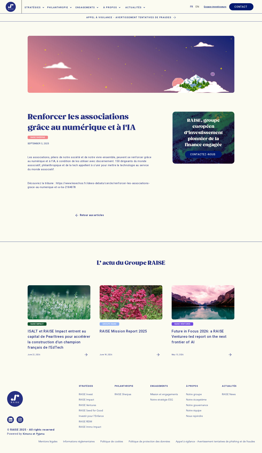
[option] (197, 7)
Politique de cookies (111, 441)
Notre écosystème (196, 400)
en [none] (197, 7)
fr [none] (191, 7)
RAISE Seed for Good (91, 410)
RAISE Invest (86, 394)
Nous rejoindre (194, 416)
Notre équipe (193, 410)
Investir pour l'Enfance (91, 416)
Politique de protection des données (149, 441)
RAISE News (229, 394)
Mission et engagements (164, 394)
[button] (34, 7)
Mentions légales (47, 441)
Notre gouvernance (197, 405)
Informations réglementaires (79, 441)
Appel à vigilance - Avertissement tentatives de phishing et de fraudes (215, 441)
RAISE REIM (85, 421)
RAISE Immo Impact (90, 427)
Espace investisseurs (215, 7)
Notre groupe (194, 394)
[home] (11, 7)
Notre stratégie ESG (161, 400)
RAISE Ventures (87, 405)
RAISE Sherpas (123, 394)
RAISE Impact (86, 400)
